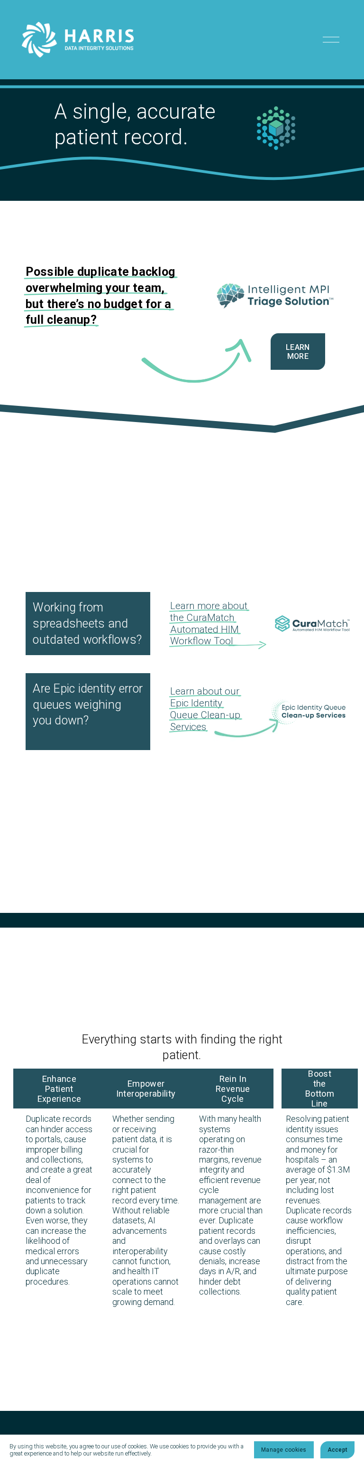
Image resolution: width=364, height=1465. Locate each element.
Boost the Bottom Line (319, 1088)
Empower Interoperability (146, 1089)
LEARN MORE (298, 352)
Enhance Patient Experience (59, 1089)
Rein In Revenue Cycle (232, 1089)
